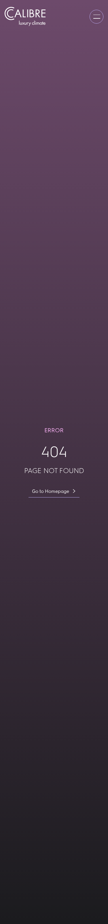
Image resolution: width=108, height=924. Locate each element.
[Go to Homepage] (25, 16)
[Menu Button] (96, 17)
